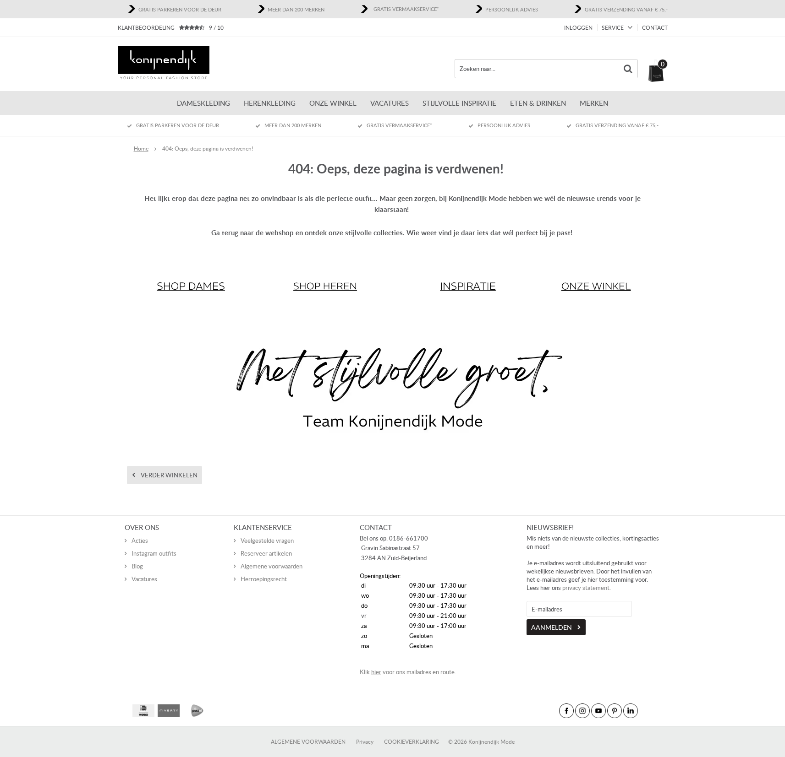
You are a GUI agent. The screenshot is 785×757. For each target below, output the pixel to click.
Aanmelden (551, 627)
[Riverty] (169, 710)
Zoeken (628, 68)
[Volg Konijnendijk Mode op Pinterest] (614, 710)
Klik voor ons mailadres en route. (408, 672)
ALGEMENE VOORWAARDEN (308, 742)
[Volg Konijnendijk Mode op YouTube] (598, 710)
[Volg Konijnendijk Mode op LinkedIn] (630, 710)
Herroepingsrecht (264, 579)
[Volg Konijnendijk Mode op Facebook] (566, 710)
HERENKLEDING (270, 103)
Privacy (364, 742)
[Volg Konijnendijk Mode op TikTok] (646, 710)
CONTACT (655, 28)
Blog (137, 566)
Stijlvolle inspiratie (459, 103)
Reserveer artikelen (266, 553)
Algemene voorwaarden (271, 566)
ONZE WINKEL (333, 103)
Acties (140, 540)
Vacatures (389, 103)
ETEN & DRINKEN (538, 103)
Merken (594, 103)
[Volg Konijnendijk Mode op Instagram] (582, 710)
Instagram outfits (154, 553)
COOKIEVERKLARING (411, 742)
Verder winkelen (169, 475)
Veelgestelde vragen (267, 540)
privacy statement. (586, 588)
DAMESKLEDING (203, 103)
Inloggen (578, 28)
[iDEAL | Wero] (143, 710)
